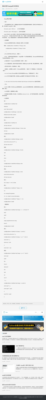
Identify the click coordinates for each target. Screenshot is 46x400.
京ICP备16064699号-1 (39, 396)
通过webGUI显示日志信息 (9, 384)
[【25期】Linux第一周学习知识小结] (8, 368)
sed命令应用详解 (6, 375)
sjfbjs (3, 8)
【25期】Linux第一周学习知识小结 (24, 365)
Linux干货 (15, 8)
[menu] (42, 2)
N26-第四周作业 (20, 346)
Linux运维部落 (14, 396)
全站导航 (32, 396)
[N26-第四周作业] (8, 349)
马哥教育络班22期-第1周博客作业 (10, 356)
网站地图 (29, 396)
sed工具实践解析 (6, 336)
